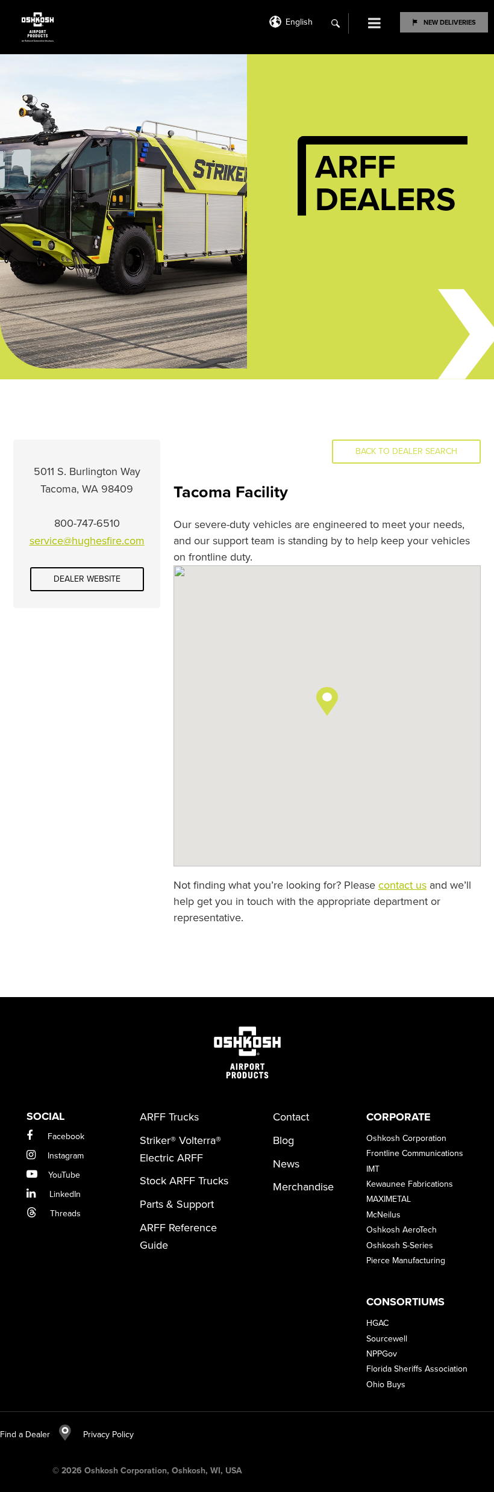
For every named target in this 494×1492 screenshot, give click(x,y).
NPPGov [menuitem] (381, 1353)
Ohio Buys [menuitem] (385, 1384)
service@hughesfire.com (87, 541)
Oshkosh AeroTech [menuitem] (401, 1229)
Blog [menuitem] (283, 1140)
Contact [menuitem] (291, 1117)
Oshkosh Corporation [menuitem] (406, 1138)
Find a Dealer (25, 1434)
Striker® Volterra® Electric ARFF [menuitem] (180, 1149)
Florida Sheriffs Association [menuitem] (416, 1369)
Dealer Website (87, 579)
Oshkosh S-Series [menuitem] (399, 1245)
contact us (402, 885)
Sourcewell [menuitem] (386, 1338)
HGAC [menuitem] (377, 1323)
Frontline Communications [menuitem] (414, 1153)
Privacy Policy (102, 1434)
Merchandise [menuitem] (303, 1187)
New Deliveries (450, 22)
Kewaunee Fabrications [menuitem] (409, 1184)
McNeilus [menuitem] (383, 1214)
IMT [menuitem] (373, 1169)
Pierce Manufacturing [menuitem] (405, 1260)
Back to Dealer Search (406, 451)
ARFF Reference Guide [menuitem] (178, 1236)
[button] (327, 701)
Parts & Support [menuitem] (177, 1204)
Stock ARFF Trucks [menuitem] (184, 1181)
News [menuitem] (286, 1164)
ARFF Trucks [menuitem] (169, 1117)
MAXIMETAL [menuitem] (388, 1199)
